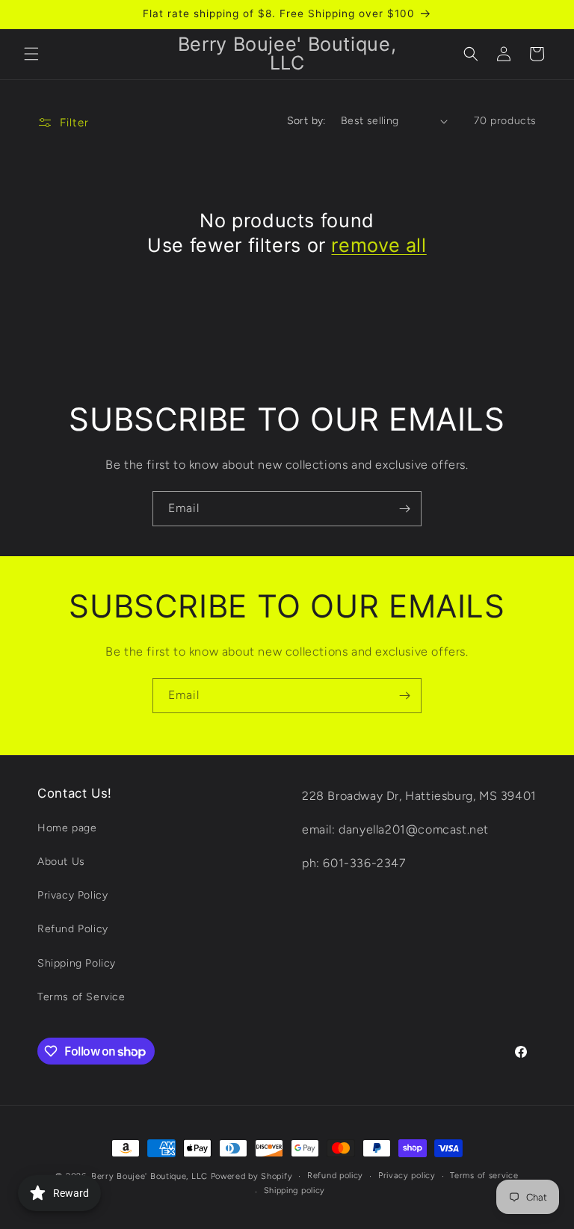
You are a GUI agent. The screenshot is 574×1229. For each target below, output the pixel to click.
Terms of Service (81, 997)
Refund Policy (72, 928)
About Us (61, 861)
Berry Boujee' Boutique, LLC (149, 1176)
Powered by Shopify (252, 1176)
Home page (66, 828)
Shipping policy (295, 1190)
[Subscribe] (404, 508)
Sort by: (306, 120)
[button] (31, 53)
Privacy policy (407, 1175)
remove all (378, 245)
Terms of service (484, 1175)
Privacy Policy (72, 895)
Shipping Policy (76, 963)
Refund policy (335, 1175)
